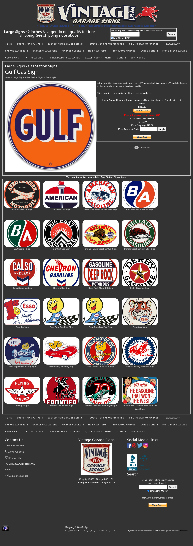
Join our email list (18, 476)
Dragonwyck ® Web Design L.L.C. (103, 531)
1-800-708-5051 (16, 451)
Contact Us (144, 147)
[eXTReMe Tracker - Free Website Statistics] (5, 529)
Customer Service (14, 445)
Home (8, 469)
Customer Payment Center (159, 497)
